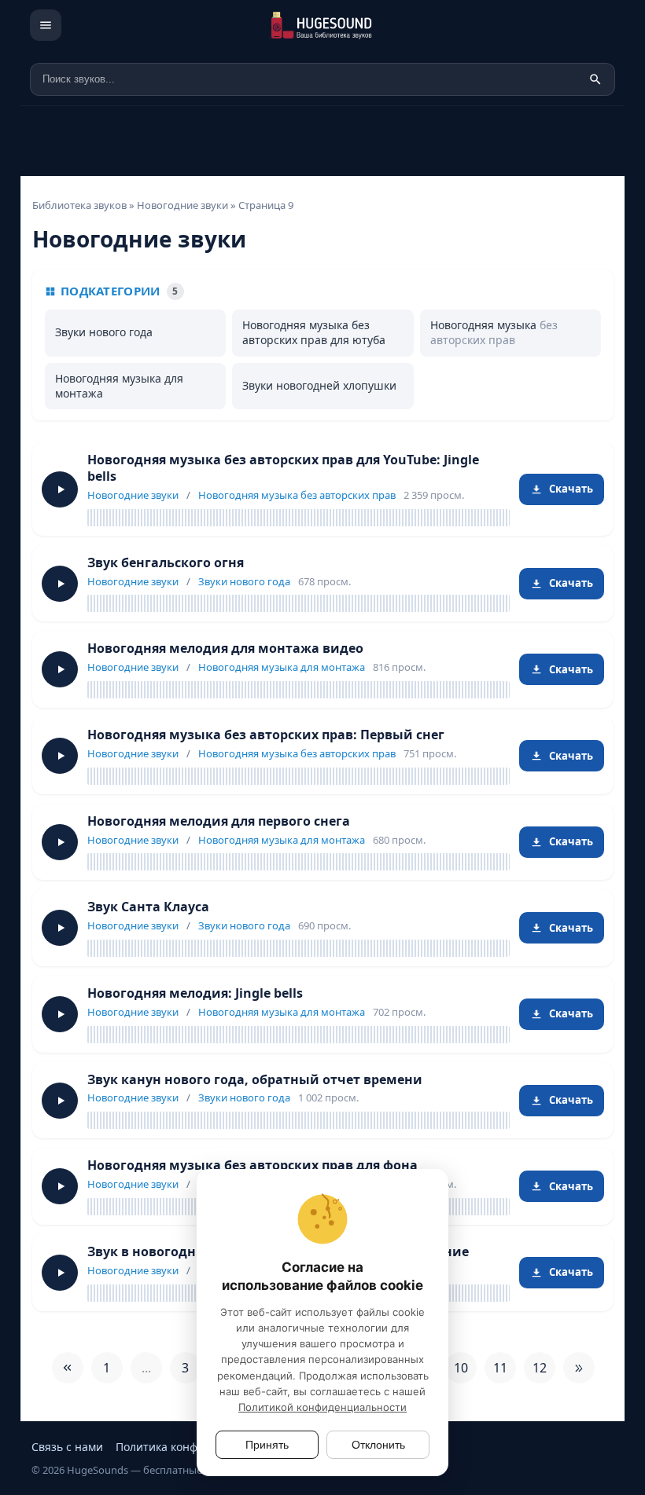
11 (500, 1367)
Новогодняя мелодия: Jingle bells (195, 993)
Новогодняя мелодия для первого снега (218, 821)
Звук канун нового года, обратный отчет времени (254, 1079)
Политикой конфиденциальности (322, 1407)
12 (540, 1367)
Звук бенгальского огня (165, 562)
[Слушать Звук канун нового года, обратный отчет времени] (60, 1101)
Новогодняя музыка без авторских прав (297, 495)
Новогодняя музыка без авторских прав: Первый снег (265, 734)
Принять (267, 1444)
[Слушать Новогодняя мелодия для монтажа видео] (60, 669)
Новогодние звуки (133, 495)
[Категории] (45, 25)
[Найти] (595, 79)
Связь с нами (67, 1446)
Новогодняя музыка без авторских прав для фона (252, 1165)
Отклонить (378, 1444)
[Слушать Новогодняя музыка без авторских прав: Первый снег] (60, 756)
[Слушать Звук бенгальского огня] (60, 584)
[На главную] (344, 25)
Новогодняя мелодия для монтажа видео (225, 648)
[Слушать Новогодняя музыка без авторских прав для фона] (60, 1186)
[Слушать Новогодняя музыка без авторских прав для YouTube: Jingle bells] (60, 489)
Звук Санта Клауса (148, 906)
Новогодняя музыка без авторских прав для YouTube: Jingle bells (283, 468)
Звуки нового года (244, 581)
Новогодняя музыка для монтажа (281, 667)
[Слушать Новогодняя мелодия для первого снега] (60, 842)
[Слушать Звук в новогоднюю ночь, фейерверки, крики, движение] (60, 1273)
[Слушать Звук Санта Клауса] (60, 928)
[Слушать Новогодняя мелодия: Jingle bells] (60, 1014)
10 (461, 1367)
